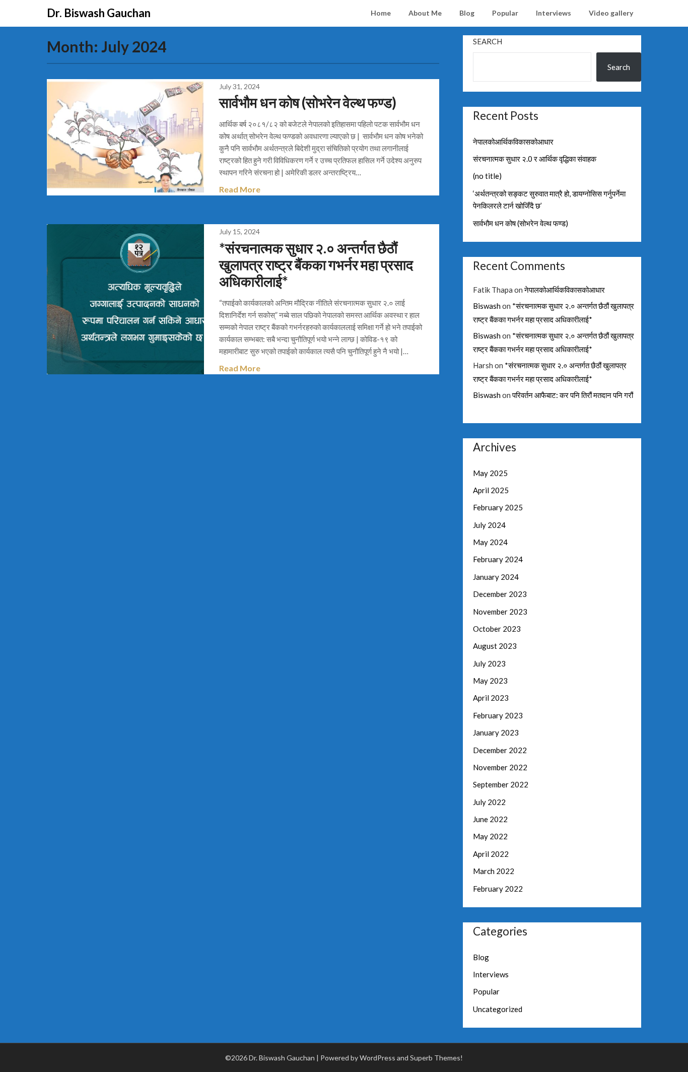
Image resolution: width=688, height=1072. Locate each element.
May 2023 (490, 680)
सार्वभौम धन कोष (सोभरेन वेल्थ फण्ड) (307, 102)
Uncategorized (497, 1009)
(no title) (487, 175)
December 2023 (500, 593)
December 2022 (500, 750)
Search (487, 41)
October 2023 (497, 628)
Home (381, 13)
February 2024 (498, 559)
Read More (239, 189)
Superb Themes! (436, 1057)
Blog (466, 13)
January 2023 (496, 732)
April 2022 (491, 853)
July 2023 (489, 663)
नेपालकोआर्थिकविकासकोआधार (513, 141)
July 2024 (489, 524)
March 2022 (493, 871)
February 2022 (498, 888)
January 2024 (496, 576)
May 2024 (490, 542)
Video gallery (611, 13)
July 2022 (489, 802)
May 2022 (490, 836)
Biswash (487, 305)
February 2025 (498, 507)
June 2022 (490, 819)
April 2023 (491, 697)
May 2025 (490, 473)
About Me (425, 13)
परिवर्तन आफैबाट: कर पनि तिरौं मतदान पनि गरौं (572, 394)
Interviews (553, 13)
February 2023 (498, 715)
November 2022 (500, 767)
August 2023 (495, 645)
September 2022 (500, 784)
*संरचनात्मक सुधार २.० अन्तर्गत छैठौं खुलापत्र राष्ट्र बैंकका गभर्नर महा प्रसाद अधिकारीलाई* (316, 264)
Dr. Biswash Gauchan (99, 13)
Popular (505, 13)
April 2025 (491, 490)
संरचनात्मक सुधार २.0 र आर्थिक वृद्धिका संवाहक (534, 158)
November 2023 (500, 611)
